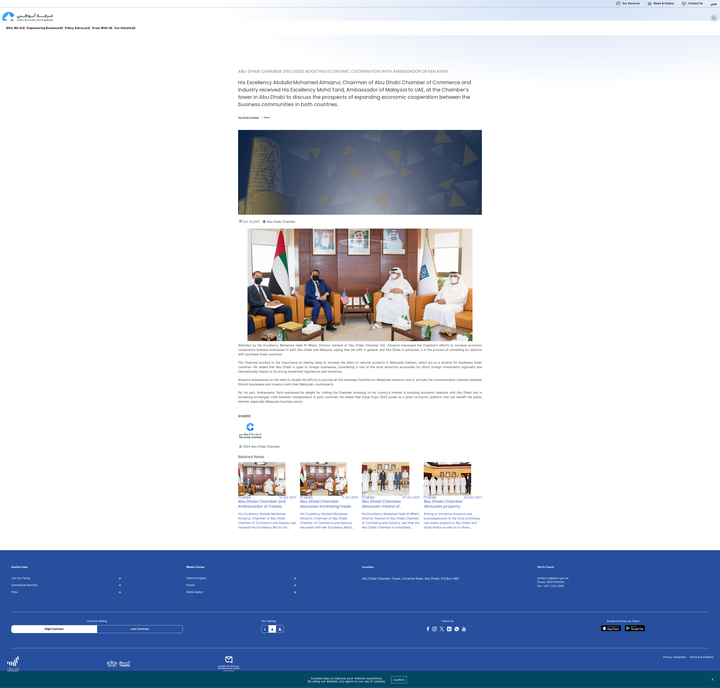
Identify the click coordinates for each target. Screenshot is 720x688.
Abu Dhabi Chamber (248, 117)
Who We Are (15, 28)
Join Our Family (20, 578)
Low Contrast (140, 628)
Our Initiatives (124, 28)
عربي (714, 3)
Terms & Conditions (701, 657)
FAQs (14, 591)
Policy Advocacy (77, 28)
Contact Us (695, 3)
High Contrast (54, 628)
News (267, 117)
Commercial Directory (24, 585)
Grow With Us (102, 28)
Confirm (399, 680)
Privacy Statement (674, 657)
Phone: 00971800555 (550, 582)
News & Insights (196, 578)
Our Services (631, 3)
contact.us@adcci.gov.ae (552, 578)
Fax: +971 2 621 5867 (550, 585)
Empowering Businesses (45, 28)
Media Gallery (195, 591)
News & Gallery (664, 3)
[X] (442, 629)
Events (191, 585)
